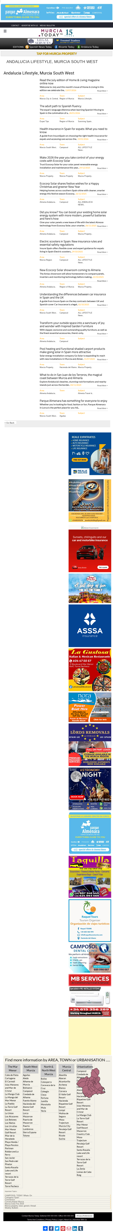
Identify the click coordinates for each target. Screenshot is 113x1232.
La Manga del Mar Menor (11, 1099)
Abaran (62, 1078)
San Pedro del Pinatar (11, 1162)
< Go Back (9, 423)
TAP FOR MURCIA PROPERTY (56, 53)
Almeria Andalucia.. (48, 202)
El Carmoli (10, 1081)
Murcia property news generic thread (20, 1206)
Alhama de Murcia (28, 1083)
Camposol (64, 147)
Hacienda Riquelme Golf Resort (66, 1103)
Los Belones (11, 1119)
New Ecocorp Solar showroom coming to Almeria (70, 270)
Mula (43, 1107)
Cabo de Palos (12, 1075)
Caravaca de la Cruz (48, 1086)
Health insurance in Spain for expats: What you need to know (73, 130)
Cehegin (45, 1091)
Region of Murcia (67, 99)
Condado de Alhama (28, 1095)
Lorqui (62, 1110)
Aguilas (63, 416)
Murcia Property (66, 176)
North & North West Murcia (48, 1070)
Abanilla (63, 1075)
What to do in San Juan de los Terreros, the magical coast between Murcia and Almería (71, 376)
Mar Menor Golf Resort (10, 1131)
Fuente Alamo (29, 1100)
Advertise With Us (80, 1220)
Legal (60, 1220)
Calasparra (46, 1081)
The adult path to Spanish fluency (60, 106)
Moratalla (46, 1104)
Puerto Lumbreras (28, 1127)
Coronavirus (10, 1200)
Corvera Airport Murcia (14, 1202)
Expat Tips (44, 121)
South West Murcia (31, 1068)
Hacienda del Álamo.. (69, 367)
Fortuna (44, 1097)
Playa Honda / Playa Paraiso (12, 1143)
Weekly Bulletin (11, 1208)
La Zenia (81, 1168)
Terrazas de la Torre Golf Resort (11, 1179)
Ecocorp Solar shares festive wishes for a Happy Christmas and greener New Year (69, 185)
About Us (67, 1220)
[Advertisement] (90, 1036)
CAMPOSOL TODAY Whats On (18, 1195)
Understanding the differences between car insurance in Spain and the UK (73, 296)
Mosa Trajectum (64, 1121)
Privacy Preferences (84, 1216)
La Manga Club (12, 1094)
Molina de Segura (63, 1115)
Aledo (26, 1078)
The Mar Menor (13, 1068)
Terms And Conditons (35, 1220)
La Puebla (9, 1103)
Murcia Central (66, 1068)
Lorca (25, 1113)
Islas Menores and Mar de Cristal (12, 1087)
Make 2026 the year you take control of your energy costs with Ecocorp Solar (72, 159)
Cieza (43, 1094)
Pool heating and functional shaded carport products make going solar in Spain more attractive (72, 350)
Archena (63, 1084)
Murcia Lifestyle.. (85, 99)
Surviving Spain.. (85, 121)
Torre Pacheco (12, 1186)
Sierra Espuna (29, 1132)
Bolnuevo (27, 1087)
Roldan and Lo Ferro (12, 1153)
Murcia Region (46, 260)
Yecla (43, 1110)
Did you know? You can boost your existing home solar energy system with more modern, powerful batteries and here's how (73, 215)
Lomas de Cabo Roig (84, 1173)
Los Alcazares (11, 1116)
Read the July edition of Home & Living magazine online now (70, 81)
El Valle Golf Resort (65, 1096)
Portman (9, 1148)
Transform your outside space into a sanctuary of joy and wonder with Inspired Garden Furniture (72, 324)
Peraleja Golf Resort (65, 1130)
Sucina (62, 1138)
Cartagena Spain (12, 1198)
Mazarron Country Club (83, 1132)
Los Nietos (10, 1122)
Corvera (63, 1091)
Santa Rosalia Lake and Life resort (11, 1170)
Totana (26, 1135)
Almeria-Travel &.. (85, 393)
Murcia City (64, 1125)
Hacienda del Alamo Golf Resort (29, 1106)
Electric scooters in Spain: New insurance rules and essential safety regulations (71, 243)
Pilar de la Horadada (10, 1137)
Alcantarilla (64, 1081)
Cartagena (10, 1078)
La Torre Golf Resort (11, 1108)
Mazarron (28, 1116)
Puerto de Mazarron (28, 1121)
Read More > (102, 91)
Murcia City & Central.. (49, 99)
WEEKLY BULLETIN (47, 25)
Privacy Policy (51, 1220)
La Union (9, 1113)
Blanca (62, 1087)
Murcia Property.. (47, 176)
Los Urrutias (11, 1126)
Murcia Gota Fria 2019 (14, 1204)
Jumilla (44, 1101)
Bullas (44, 1078)
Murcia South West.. (48, 147)
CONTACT (15, 25)
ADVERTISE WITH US (29, 25)
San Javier (10, 1157)
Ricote (62, 1135)
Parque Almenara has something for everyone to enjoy (73, 401)
